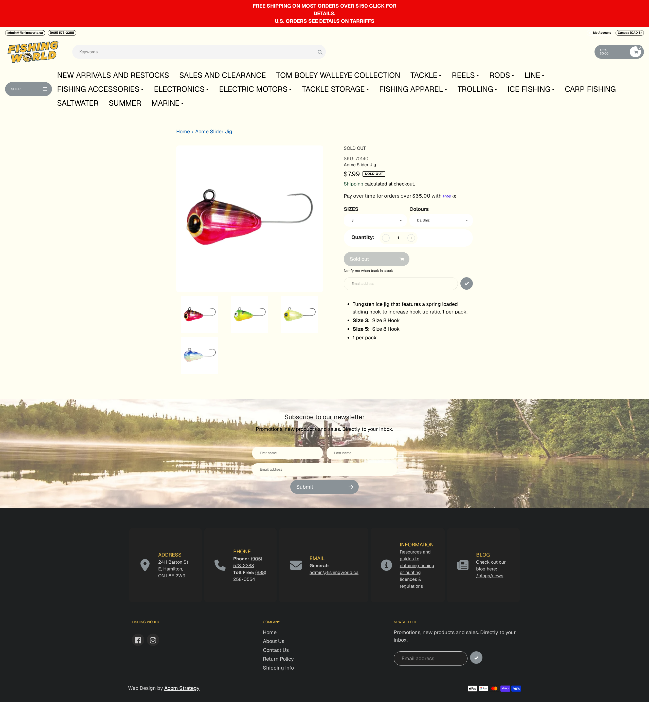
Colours (419, 209)
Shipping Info (278, 667)
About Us (273, 641)
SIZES (351, 209)
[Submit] (476, 657)
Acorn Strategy (182, 688)
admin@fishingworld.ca (25, 33)
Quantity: (362, 237)
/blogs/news (489, 576)
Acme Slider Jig (213, 131)
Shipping (353, 184)
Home (183, 131)
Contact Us (276, 650)
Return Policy (278, 659)
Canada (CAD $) (630, 33)
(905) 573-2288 (62, 33)
